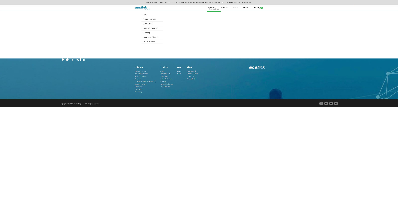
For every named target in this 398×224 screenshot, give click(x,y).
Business (138, 79)
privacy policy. (245, 2)
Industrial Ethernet (151, 37)
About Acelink (191, 71)
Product (224, 7)
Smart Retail (139, 87)
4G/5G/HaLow (149, 41)
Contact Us (190, 76)
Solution (211, 7)
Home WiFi (148, 24)
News (235, 7)
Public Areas (139, 89)
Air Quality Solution (141, 74)
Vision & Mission (192, 74)
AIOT (146, 15)
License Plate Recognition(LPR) (145, 81)
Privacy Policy (191, 79)
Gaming (147, 33)
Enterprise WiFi (150, 19)
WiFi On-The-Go (140, 71)
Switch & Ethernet (151, 28)
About (246, 7)
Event (179, 74)
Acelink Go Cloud (140, 76)
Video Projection (140, 84)
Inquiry (258, 7)
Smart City (138, 92)
